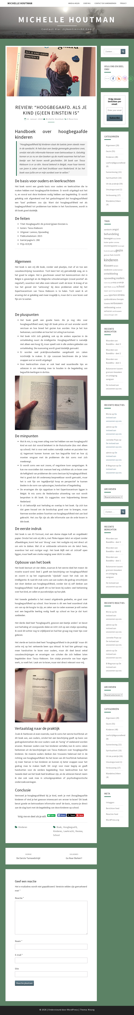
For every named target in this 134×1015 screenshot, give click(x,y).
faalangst (121, 246)
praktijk (113, 282)
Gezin (108, 151)
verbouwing (109, 307)
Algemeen (110, 145)
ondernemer (118, 270)
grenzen (107, 255)
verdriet (118, 307)
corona (116, 242)
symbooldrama (110, 299)
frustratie (107, 251)
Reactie (19, 898)
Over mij (87, 3)
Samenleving (112, 172)
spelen (106, 295)
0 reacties (72, 119)
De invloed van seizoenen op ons (114, 417)
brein (119, 238)
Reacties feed (112, 814)
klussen (108, 265)
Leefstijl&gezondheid (115, 162)
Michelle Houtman (19, 3)
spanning (112, 291)
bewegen (108, 238)
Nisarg (91, 1009)
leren (115, 265)
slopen (106, 291)
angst (115, 229)
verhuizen (108, 311)
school (56, 835)
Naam (18, 941)
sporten (113, 295)
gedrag (112, 251)
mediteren (108, 270)
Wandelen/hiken (113, 201)
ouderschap (107, 283)
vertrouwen (117, 311)
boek (59, 827)
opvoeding (110, 278)
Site (17, 968)
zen (116, 315)
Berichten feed (112, 808)
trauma (107, 303)
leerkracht (68, 831)
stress (121, 295)
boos (114, 239)
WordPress (72, 1009)
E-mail (19, 954)
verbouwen (116, 303)
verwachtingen (109, 315)
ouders (120, 278)
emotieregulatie (110, 246)
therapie (120, 299)
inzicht (117, 255)
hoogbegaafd (70, 827)
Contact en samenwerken (105, 3)
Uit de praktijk (112, 183)
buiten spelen (108, 242)
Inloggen (110, 802)
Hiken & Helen (73, 3)
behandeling (111, 234)
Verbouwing (111, 195)
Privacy (123, 3)
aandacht (108, 229)
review (78, 831)
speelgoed (118, 291)
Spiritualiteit (112, 177)
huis (112, 255)
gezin (119, 250)
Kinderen (22, 827)
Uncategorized (112, 189)
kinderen (57, 831)
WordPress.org (112, 819)
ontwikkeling (111, 273)
